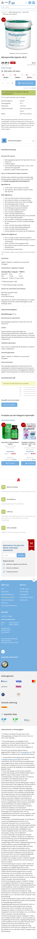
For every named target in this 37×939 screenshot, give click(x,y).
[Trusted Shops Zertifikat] (4, 664)
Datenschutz (5, 591)
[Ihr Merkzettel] (25, 2)
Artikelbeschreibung (8, 150)
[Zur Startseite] (10, 3)
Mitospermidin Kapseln (10, 14)
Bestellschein (24, 600)
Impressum (4, 603)
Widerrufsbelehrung (7, 594)
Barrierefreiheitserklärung (9, 605)
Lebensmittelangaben (9, 310)
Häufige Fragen (24, 589)
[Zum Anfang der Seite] (34, 580)
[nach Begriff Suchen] (3, 7)
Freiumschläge (24, 591)
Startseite (4, 12)
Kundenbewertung (8, 378)
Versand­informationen (26, 597)
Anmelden (21, 555)
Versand (33, 88)
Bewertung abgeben (9, 404)
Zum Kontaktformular (8, 619)
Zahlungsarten (24, 594)
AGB (2, 589)
